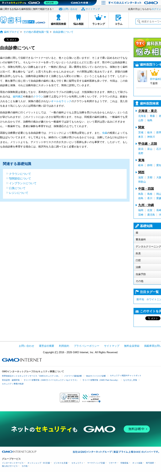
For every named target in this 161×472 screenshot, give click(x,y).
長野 (140, 153)
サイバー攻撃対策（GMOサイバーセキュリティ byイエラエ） (51, 380)
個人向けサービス (10, 466)
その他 (24, 466)
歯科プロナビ (22, 20)
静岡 (149, 165)
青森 (152, 115)
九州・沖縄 (146, 205)
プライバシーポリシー (86, 345)
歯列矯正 (18, 96)
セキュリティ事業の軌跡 (13, 384)
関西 (141, 172)
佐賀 (149, 210)
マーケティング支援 (96, 463)
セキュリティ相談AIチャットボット (125, 375)
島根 (149, 193)
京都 (149, 177)
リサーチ (113, 463)
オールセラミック (61, 101)
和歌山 (142, 181)
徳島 (140, 198)
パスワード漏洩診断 (73, 376)
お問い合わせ (70, 9)
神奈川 (151, 136)
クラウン (38, 96)
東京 (140, 136)
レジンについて (18, 192)
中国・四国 (146, 188)
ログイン (156, 9)
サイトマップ (93, 9)
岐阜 (140, 165)
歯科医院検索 (58, 23)
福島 (149, 120)
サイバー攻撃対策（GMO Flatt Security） (100, 380)
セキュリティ (77, 463)
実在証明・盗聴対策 (11, 380)
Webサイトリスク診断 (96, 376)
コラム (119, 23)
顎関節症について (20, 178)
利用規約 (64, 345)
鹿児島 (151, 214)
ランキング (98, 23)
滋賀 (140, 177)
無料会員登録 (131, 345)
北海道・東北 (147, 111)
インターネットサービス (13, 463)
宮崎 (140, 214)
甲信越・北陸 (147, 143)
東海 (141, 160)
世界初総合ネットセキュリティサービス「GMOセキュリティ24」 (31, 376)
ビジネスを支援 (61, 463)
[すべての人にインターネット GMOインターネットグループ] (133, 2)
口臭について (17, 188)
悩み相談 (78, 23)
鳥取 (140, 193)
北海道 (142, 115)
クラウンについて (20, 173)
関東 (141, 127)
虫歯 (104, 132)
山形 (140, 120)
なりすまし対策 (130, 380)
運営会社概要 (46, 345)
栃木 (149, 132)
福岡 (140, 210)
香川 (149, 198)
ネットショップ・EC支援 (38, 463)
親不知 (140, 299)
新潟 (140, 148)
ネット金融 (137, 463)
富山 (149, 148)
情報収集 (124, 463)
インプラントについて (23, 183)
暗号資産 (150, 463)
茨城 (140, 132)
